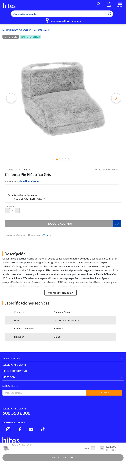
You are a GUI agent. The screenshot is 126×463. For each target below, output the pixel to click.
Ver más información (60, 292)
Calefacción (25, 29)
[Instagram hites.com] (8, 429)
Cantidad (10, 206)
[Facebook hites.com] (20, 429)
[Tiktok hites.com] (43, 429)
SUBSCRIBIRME (104, 393)
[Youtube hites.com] (31, 429)
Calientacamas (41, 29)
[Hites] (9, 5)
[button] (98, 4)
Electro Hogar (9, 29)
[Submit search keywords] (112, 13)
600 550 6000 (16, 413)
